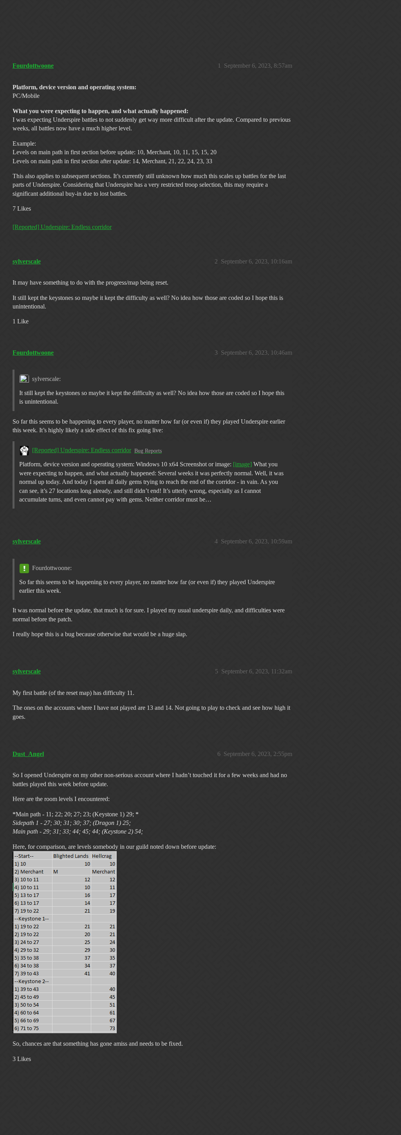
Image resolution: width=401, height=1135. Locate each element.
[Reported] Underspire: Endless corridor (62, 227)
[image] (242, 464)
